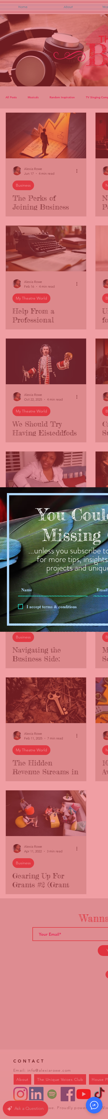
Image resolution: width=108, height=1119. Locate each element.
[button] (94, 1105)
